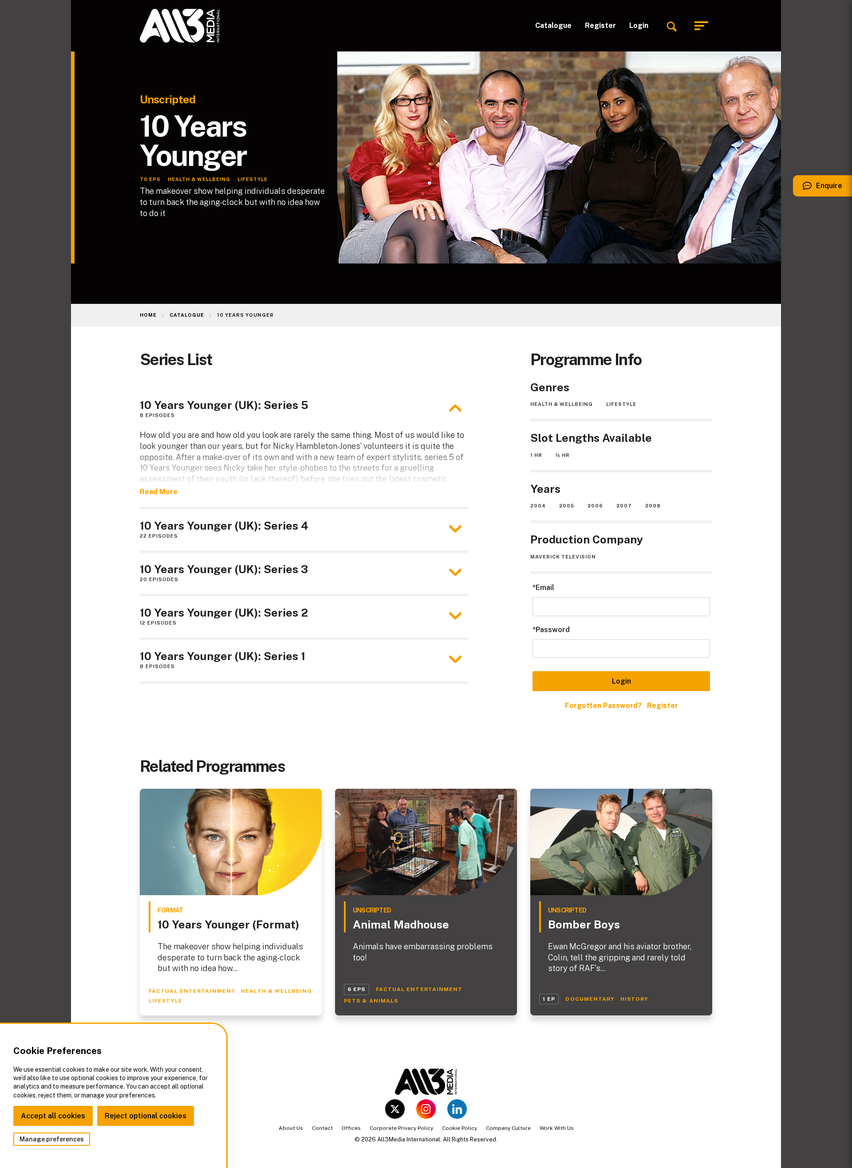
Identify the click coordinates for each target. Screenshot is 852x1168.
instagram (426, 1109)
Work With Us (557, 1128)
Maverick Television (563, 556)
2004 (538, 505)
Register (600, 25)
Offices (351, 1128)
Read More (159, 492)
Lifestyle (621, 404)
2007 (624, 505)
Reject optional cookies (145, 1116)
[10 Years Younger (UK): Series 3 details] (455, 572)
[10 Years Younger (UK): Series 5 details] (455, 408)
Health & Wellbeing (561, 404)
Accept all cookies (53, 1116)
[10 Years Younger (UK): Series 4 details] (455, 528)
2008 (653, 505)
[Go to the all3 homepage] (180, 26)
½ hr (563, 455)
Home (148, 315)
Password (553, 629)
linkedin (457, 1109)
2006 (595, 505)
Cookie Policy (459, 1128)
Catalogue (553, 25)
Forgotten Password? (603, 705)
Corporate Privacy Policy (401, 1128)
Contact (322, 1128)
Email (545, 587)
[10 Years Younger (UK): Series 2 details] (455, 615)
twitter (395, 1109)
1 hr (536, 455)
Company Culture (508, 1128)
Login (638, 25)
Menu (703, 25)
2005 (566, 505)
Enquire (817, 189)
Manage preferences (52, 1139)
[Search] (671, 26)
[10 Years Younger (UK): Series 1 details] (455, 659)
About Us (291, 1128)
